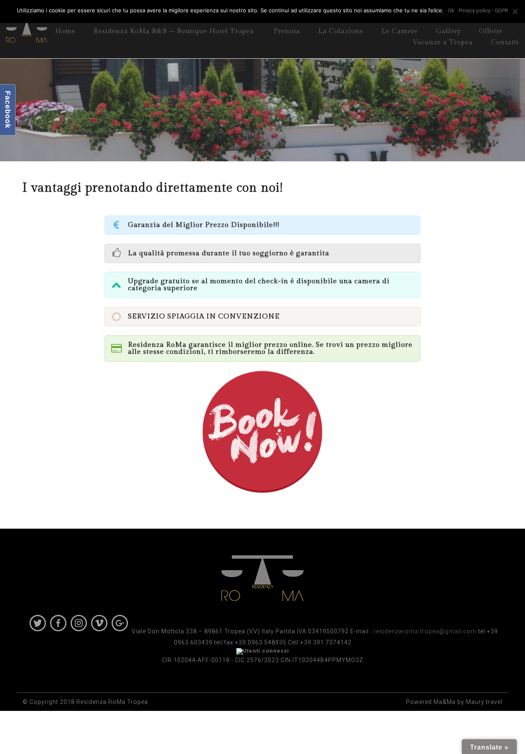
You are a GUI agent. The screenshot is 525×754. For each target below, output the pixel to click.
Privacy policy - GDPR (483, 10)
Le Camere (399, 31)
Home (65, 31)
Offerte (490, 31)
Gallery (448, 31)
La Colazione (340, 31)
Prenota (287, 31)
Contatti (505, 42)
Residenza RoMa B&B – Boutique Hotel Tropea (174, 31)
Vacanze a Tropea (443, 42)
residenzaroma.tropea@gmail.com (425, 631)
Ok (451, 10)
